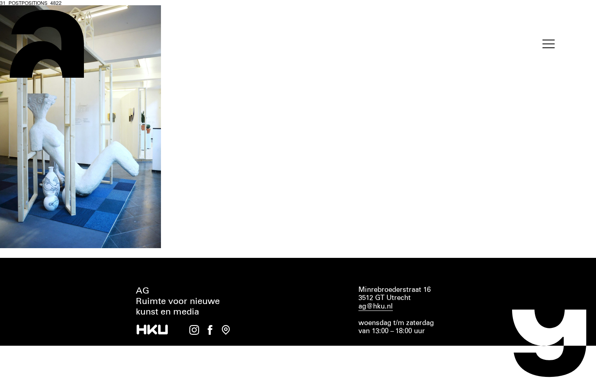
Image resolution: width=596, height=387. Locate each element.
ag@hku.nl (375, 306)
